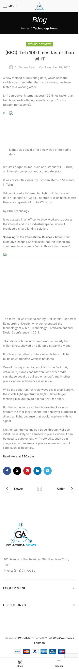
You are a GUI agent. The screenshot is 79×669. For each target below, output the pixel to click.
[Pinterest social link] (27, 471)
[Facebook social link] (7, 471)
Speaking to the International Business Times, (33, 237)
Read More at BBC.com (18, 456)
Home (25, 28)
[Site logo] (39, 6)
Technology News (45, 28)
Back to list (39, 489)
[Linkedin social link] (37, 471)
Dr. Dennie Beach (25, 67)
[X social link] (17, 471)
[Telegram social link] (48, 471)
